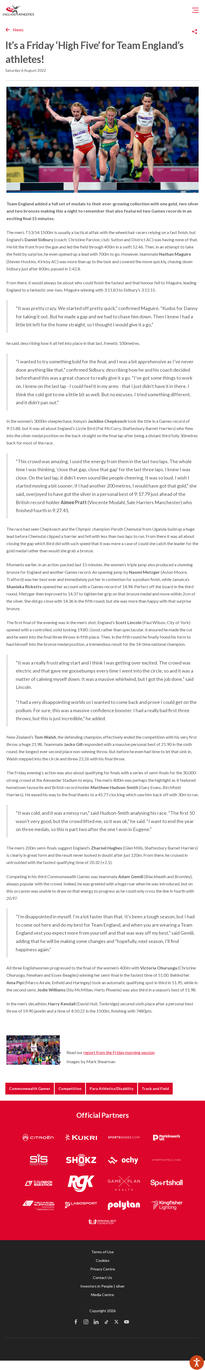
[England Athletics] (18, 10)
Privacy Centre (102, 1269)
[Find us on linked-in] (96, 1322)
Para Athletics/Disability (111, 1088)
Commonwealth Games (29, 1088)
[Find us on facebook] (76, 1322)
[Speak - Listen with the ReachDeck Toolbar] (197, 1362)
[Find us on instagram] (86, 1322)
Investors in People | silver (102, 1286)
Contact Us (102, 1277)
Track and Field (155, 1088)
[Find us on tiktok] (106, 1322)
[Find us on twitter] (116, 1322)
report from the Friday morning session (119, 1052)
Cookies (102, 1260)
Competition (69, 1088)
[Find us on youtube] (126, 1322)
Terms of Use (102, 1252)
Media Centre (102, 1294)
